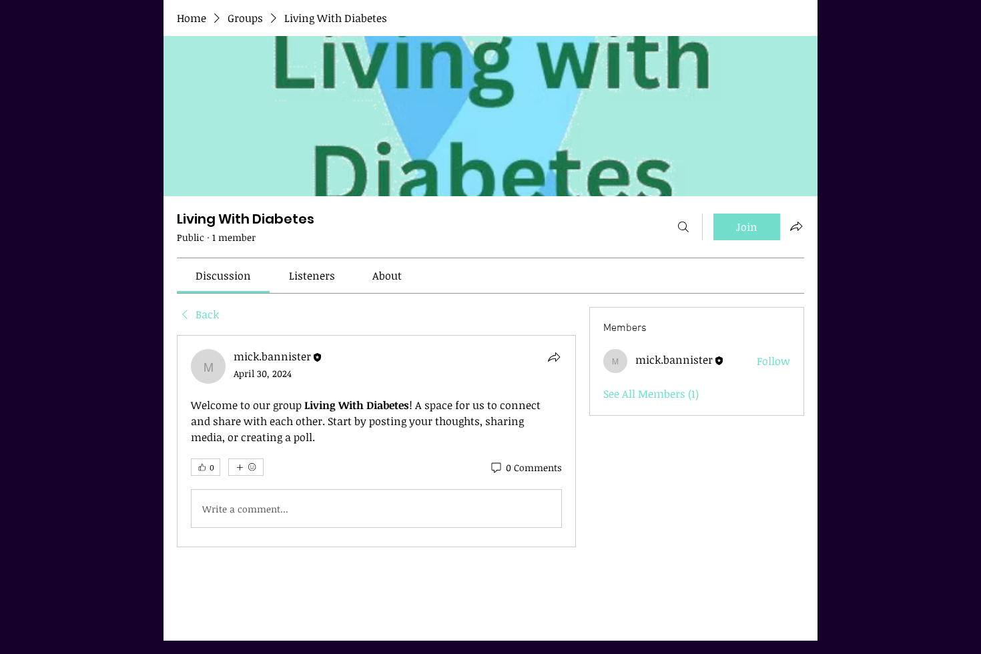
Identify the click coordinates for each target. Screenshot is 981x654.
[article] (376, 441)
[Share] (554, 357)
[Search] (683, 227)
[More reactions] (246, 467)
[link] (223, 275)
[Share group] (796, 226)
